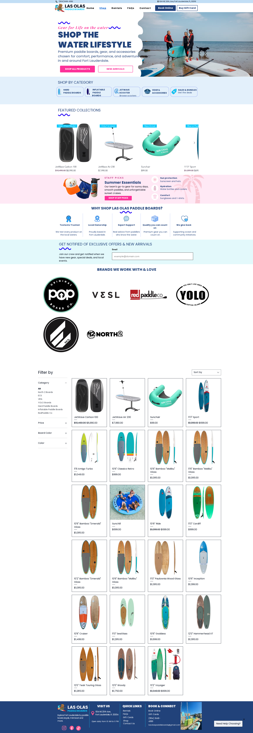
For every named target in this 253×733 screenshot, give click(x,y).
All (39, 388)
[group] (127, 147)
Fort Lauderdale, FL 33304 (107, 714)
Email (114, 249)
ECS (40, 395)
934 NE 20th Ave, (103, 711)
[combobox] (206, 372)
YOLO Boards (44, 402)
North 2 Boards (45, 392)
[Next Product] (194, 143)
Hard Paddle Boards (48, 406)
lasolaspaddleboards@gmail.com (164, 725)
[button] (165, 8)
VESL (40, 399)
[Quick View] (89, 395)
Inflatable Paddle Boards (50, 409)
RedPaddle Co (45, 412)
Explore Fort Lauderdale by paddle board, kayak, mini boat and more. (73, 718)
